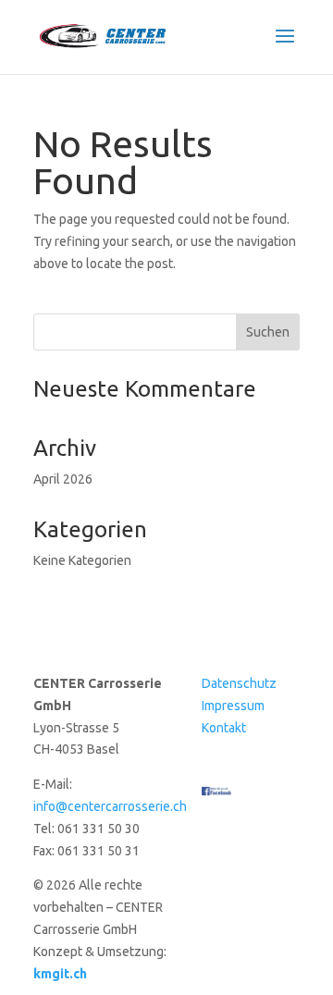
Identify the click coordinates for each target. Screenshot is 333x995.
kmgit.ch (60, 973)
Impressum (233, 705)
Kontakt (224, 727)
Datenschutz (239, 683)
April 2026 (62, 479)
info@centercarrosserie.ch (110, 806)
